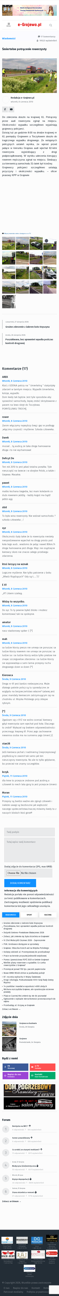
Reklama (48, 1288)
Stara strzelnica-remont (23, 1192)
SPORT (29, 915)
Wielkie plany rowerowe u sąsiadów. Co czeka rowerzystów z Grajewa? (25, 964)
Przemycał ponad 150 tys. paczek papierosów (24, 969)
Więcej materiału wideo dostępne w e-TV (17, 233)
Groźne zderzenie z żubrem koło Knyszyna (27, 326)
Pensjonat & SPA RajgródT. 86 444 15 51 (22, 1261)
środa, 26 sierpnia (26, 1027)
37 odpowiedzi (18, 1196)
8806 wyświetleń (36, 1183)
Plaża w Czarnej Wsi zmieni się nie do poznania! (25, 996)
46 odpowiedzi (18, 1183)
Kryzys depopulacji (20, 1179)
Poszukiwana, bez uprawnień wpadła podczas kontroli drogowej (29, 341)
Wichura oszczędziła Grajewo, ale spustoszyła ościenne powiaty (29, 990)
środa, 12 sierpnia (18, 1162)
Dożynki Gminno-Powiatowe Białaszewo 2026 (24, 932)
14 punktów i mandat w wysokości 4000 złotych (25, 986)
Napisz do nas (14, 1075)
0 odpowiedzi (18, 1130)
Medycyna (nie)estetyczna (24, 1166)
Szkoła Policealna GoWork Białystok (51, 1260)
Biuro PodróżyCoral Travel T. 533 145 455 (7, 1246)
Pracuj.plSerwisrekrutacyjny (29, 1274)
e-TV (38, 1067)
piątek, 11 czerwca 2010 (14, 776)
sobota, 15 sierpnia (18, 1188)
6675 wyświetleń (35, 1169)
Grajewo (23, 1039)
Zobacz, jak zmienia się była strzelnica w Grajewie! (26, 936)
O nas (7, 1288)
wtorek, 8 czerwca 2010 (22, 101)
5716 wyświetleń (35, 1196)
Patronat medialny (13, 1292)
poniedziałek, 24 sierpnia (30, 1042)
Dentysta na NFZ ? (20, 1126)
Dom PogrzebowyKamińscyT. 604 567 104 (51, 1245)
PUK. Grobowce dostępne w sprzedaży (21, 944)
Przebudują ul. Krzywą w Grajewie (19, 1005)
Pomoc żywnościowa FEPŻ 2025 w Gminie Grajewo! (26, 959)
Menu (8, 26)
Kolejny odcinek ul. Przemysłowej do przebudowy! (27, 952)
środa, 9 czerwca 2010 (14, 679)
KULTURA (47, 915)
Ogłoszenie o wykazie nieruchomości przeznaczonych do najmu (29, 1000)
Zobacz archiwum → (11, 1009)
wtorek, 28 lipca (17, 1175)
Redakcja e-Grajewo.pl (22, 97)
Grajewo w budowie (28, 1023)
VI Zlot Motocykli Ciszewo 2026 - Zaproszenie (24, 940)
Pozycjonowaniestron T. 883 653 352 (37, 1246)
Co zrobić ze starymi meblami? (26, 1150)
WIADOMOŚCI (10, 915)
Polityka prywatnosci (38, 1292)
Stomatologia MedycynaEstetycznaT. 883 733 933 (38, 1261)
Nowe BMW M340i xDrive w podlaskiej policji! (24, 973)
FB (11, 1067)
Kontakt (41, 1075)
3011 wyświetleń (35, 1153)
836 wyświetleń (34, 1141)
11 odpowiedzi (18, 1153)
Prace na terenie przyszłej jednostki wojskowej (25, 956)
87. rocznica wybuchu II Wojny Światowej (22, 977)
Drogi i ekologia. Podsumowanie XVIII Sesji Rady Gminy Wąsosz (29, 981)
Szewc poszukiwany (21, 1138)
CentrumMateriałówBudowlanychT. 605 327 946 (8, 1261)
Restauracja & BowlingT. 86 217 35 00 (22, 1246)
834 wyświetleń (34, 1130)
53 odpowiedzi (18, 1169)
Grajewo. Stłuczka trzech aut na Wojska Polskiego (26, 948)
